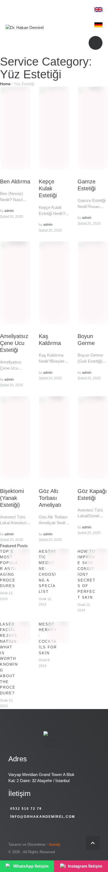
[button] (93, 843)
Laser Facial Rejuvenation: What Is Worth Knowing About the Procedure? (9, 658)
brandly (55, 844)
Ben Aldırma (15, 181)
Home (5, 84)
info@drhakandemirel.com (42, 817)
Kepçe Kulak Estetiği (48, 188)
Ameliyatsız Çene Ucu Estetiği (14, 343)
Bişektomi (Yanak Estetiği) (12, 498)
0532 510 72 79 (26, 809)
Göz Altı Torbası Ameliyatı (50, 498)
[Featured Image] (15, 128)
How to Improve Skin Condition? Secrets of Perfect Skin (87, 574)
